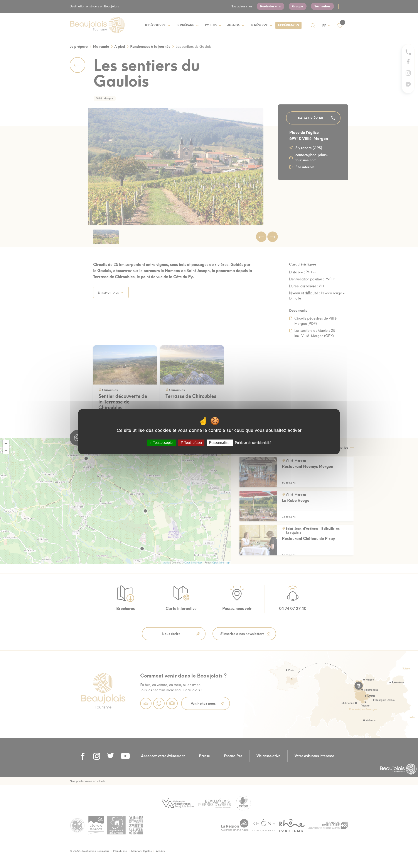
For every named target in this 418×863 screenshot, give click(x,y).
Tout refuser (192, 442)
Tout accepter (163, 442)
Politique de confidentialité (253, 442)
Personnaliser (220, 442)
